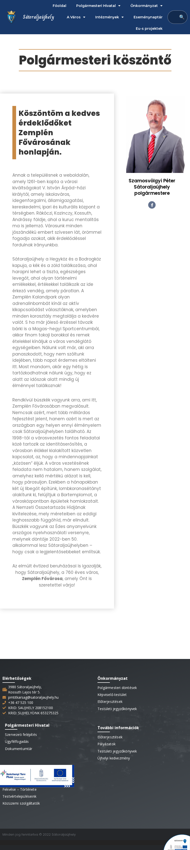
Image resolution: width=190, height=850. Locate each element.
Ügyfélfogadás (17, 741)
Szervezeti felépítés (21, 734)
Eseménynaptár (148, 17)
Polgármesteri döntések (117, 687)
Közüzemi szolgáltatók (21, 803)
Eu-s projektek (149, 28)
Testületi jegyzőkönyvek (117, 708)
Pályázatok (106, 744)
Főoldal (59, 5)
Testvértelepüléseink (19, 796)
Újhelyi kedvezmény (113, 758)
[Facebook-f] (152, 205)
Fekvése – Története (19, 789)
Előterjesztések (109, 701)
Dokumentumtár (18, 748)
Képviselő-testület (112, 694)
